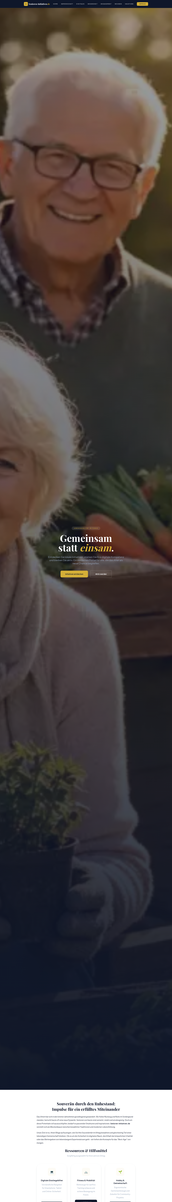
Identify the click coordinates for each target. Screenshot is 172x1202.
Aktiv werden (101, 574)
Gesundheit (93, 4)
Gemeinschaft (67, 4)
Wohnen (118, 4)
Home (55, 4)
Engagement (106, 4)
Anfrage (142, 4)
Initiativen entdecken (74, 574)
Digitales (80, 4)
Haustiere (129, 4)
